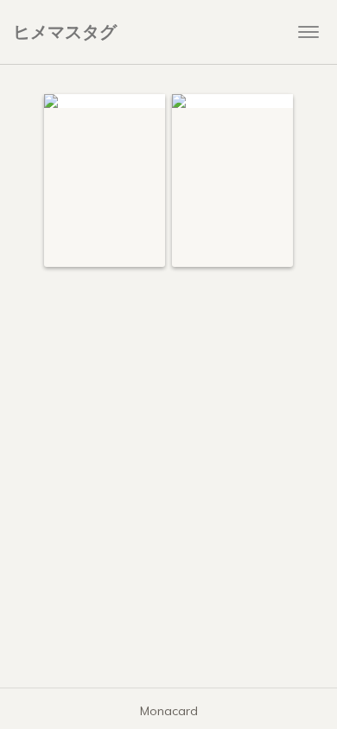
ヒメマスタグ (65, 31)
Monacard (169, 711)
